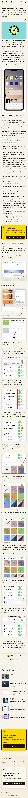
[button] (14, 90)
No (17, 659)
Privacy (13, 795)
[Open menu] (21, 2)
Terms (17, 795)
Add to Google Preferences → (15, 237)
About (2, 795)
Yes (12, 659)
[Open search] (25, 2)
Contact (8, 795)
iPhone (3, 5)
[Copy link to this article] (25, 20)
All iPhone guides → (22, 668)
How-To (8, 5)
